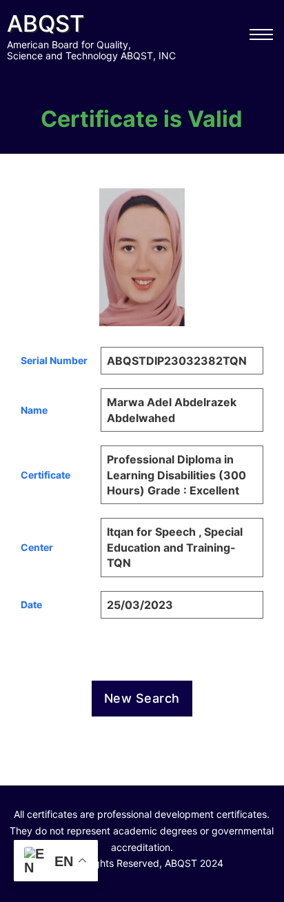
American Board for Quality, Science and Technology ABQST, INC (91, 50)
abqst (45, 23)
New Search (142, 698)
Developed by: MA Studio (142, 875)
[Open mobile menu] (261, 34)
